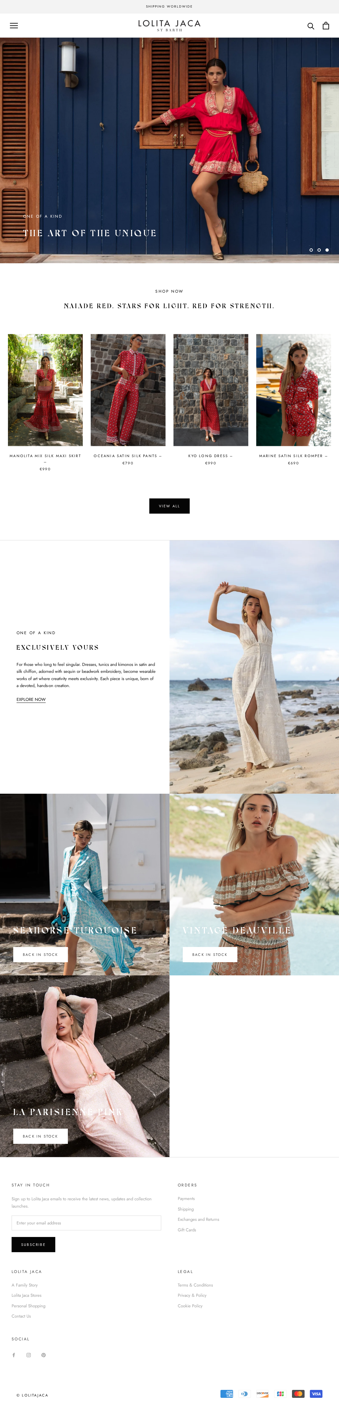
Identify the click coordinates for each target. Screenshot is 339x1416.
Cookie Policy (190, 1306)
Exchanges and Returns (198, 1219)
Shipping (186, 1209)
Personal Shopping (28, 1306)
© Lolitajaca (32, 1395)
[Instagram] (28, 1354)
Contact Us (21, 1316)
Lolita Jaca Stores (26, 1295)
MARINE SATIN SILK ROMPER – (293, 455)
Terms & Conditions (195, 1285)
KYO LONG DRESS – (210, 455)
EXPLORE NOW (31, 699)
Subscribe (33, 1244)
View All (169, 506)
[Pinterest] (43, 1354)
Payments (186, 1198)
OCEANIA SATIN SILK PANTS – (128, 455)
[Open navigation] (14, 25)
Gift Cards (187, 1230)
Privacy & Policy (192, 1295)
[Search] (311, 25)
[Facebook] (14, 1354)
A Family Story (25, 1285)
